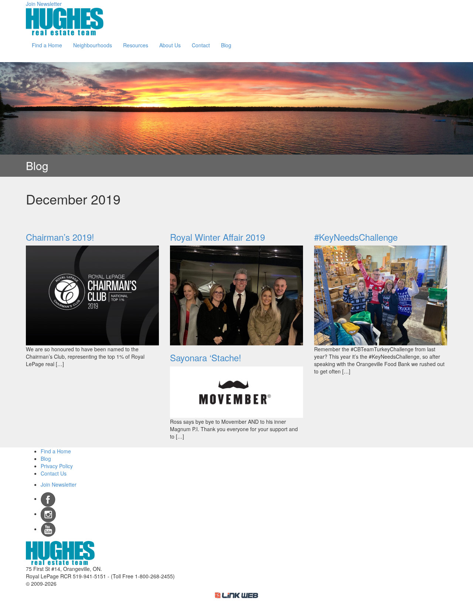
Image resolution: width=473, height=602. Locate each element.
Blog (226, 45)
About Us (170, 45)
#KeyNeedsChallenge (356, 236)
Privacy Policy (57, 466)
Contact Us (54, 473)
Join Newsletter (44, 3)
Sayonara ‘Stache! (205, 357)
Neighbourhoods (92, 45)
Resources (135, 45)
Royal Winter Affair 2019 (217, 236)
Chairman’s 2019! (60, 236)
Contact (201, 45)
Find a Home (47, 45)
